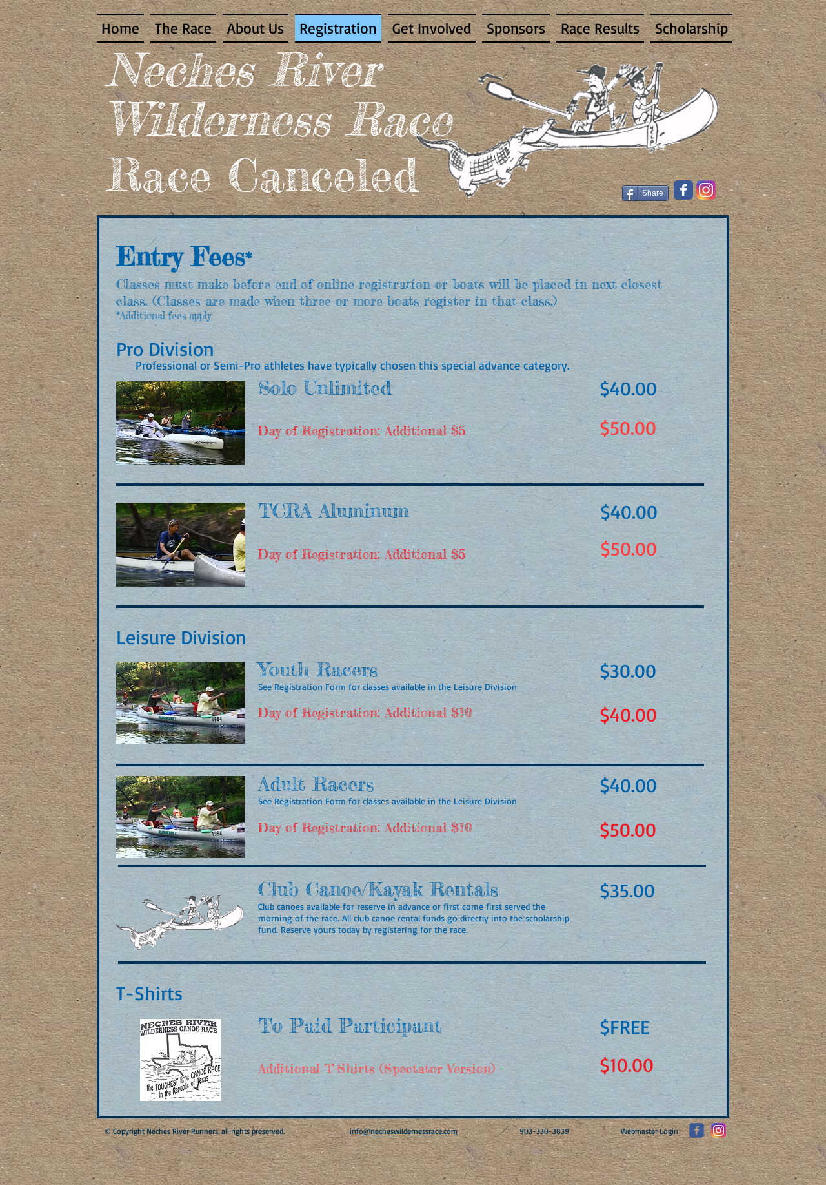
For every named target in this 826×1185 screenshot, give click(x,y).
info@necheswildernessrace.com (404, 1131)
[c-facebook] (696, 1130)
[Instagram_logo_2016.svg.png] (706, 190)
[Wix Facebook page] (683, 190)
